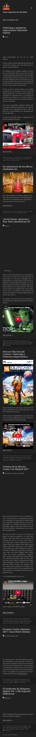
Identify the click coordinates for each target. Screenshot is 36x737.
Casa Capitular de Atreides (15, 12)
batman (13, 620)
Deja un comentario (16, 460)
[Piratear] (18, 246)
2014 (4, 526)
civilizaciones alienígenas (16, 458)
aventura (21, 457)
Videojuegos (23, 341)
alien (4, 729)
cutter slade (25, 458)
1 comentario (16, 160)
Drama (4, 681)
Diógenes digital (10, 727)
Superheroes (26, 618)
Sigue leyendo (8, 151)
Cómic (17, 618)
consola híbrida (26, 157)
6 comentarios (7, 730)
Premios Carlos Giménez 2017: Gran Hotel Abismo (16, 630)
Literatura (25, 211)
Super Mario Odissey (17, 158)
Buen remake (27, 457)
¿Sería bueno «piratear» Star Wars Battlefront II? (16, 220)
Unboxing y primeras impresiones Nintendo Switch (15, 30)
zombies (27, 729)
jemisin (6, 212)
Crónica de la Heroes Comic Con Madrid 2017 (16, 468)
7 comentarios (7, 345)
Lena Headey (24, 621)
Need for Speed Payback (13, 344)
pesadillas (22, 729)
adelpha (13, 457)
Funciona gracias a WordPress (10, 734)
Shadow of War (27, 344)
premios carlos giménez (8, 623)
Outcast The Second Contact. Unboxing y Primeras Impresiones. (15, 354)
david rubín (11, 681)
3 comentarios (24, 212)
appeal (16, 457)
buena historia (6, 458)
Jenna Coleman (15, 621)
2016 (11, 526)
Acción (17, 455)
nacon (8, 460)
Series (21, 618)
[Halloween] (18, 704)
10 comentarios (26, 623)
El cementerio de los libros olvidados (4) (17, 168)
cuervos (7, 729)
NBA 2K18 (5, 344)
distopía (16, 681)
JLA (20, 621)
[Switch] (18, 45)
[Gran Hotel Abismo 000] (18, 646)
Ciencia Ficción (19, 211)
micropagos (30, 342)
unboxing (25, 158)
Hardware (18, 157)
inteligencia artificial (14, 729)
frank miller (24, 620)
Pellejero (30, 621)
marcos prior (27, 681)
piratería (22, 344)
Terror (21, 727)
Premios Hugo (14, 212)
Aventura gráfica (23, 726)
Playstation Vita (8, 158)
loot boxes (24, 342)
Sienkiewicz (17, 623)
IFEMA (9, 621)
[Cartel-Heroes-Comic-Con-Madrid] (18, 492)
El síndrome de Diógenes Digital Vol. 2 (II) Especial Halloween (16, 691)
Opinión (18, 341)
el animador (21, 681)
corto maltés (18, 620)
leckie (9, 212)
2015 (7, 526)
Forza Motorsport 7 (16, 342)
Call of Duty (9, 342)
